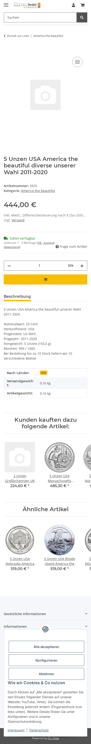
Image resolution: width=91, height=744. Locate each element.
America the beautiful (38, 190)
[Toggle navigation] (6, 3)
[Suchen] (82, 17)
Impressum (16, 730)
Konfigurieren (46, 660)
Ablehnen (46, 674)
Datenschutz (39, 730)
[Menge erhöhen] (82, 265)
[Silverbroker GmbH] (27, 5)
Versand (18, 220)
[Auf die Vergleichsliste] (77, 62)
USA (43, 372)
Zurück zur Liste (18, 36)
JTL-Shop (53, 738)
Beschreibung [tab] (17, 296)
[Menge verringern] (9, 265)
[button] (73, 5)
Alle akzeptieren (46, 647)
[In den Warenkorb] (7, 50)
